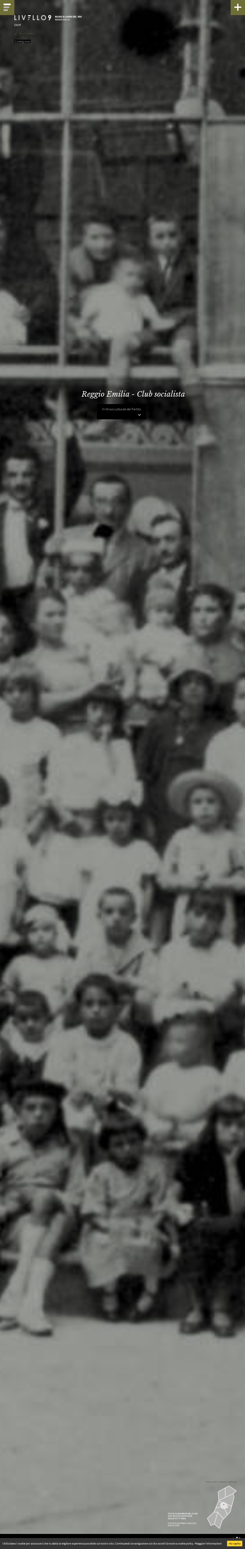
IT (19, 25)
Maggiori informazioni (208, 1543)
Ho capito (235, 1543)
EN (16, 25)
